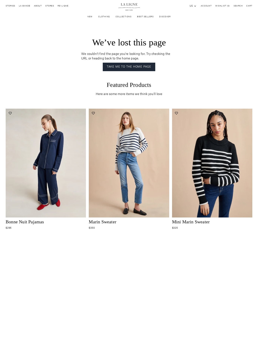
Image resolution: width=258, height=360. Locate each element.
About (38, 6)
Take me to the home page (129, 66)
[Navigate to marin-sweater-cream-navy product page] (129, 163)
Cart (249, 6)
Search (238, 6)
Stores (49, 6)
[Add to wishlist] (10, 113)
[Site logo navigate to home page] (129, 7)
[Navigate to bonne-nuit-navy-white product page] (46, 163)
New (90, 17)
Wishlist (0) (222, 6)
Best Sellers (145, 17)
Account (206, 6)
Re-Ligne (63, 6)
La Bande (24, 6)
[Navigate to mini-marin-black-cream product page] (212, 163)
